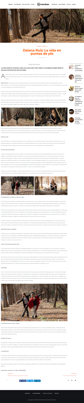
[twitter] (75, 380)
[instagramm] (71, 380)
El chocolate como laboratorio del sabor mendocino (79, 120)
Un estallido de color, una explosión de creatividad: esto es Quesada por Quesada (78, 100)
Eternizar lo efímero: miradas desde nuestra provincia (78, 89)
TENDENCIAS (54, 4)
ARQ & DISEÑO (62, 4)
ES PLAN (68, 4)
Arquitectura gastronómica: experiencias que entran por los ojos (79, 78)
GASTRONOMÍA (17, 4)
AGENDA (74, 4)
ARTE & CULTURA (26, 4)
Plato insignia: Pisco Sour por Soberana (78, 111)
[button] (23, 381)
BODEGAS (10, 4)
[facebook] (68, 380)
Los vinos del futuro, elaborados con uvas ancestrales (78, 68)
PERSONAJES (39, 46)
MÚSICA (32, 4)
